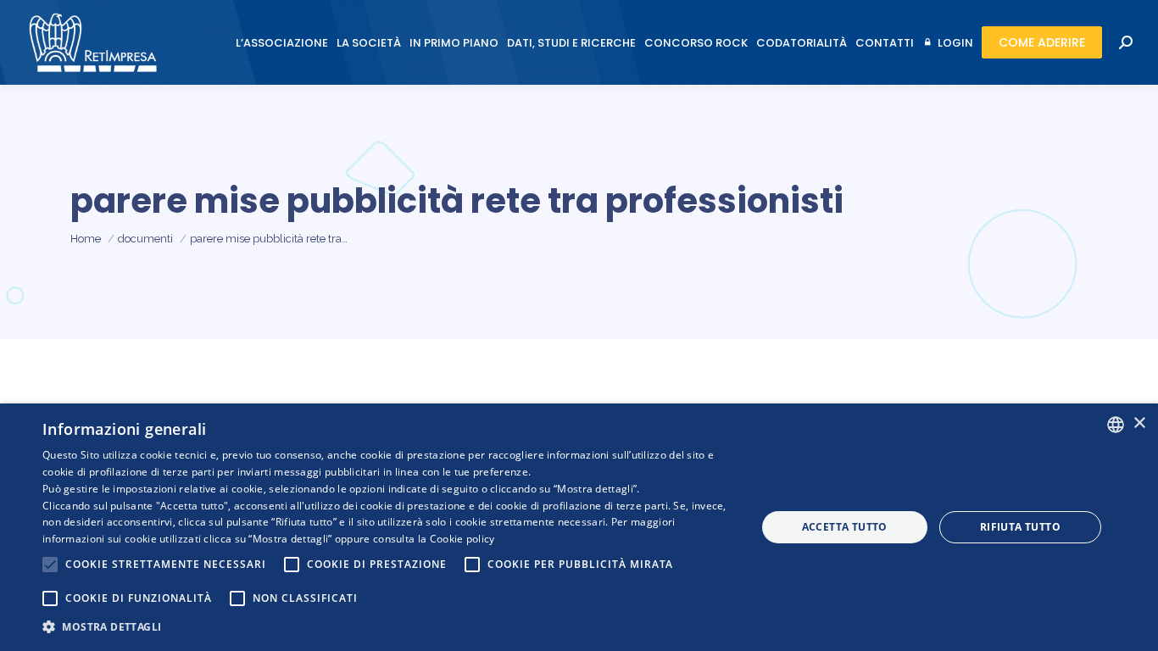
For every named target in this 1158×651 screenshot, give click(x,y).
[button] (388, 626)
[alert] (579, 527)
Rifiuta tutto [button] (1020, 527)
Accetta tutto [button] (845, 527)
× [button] (1139, 423)
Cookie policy (462, 538)
